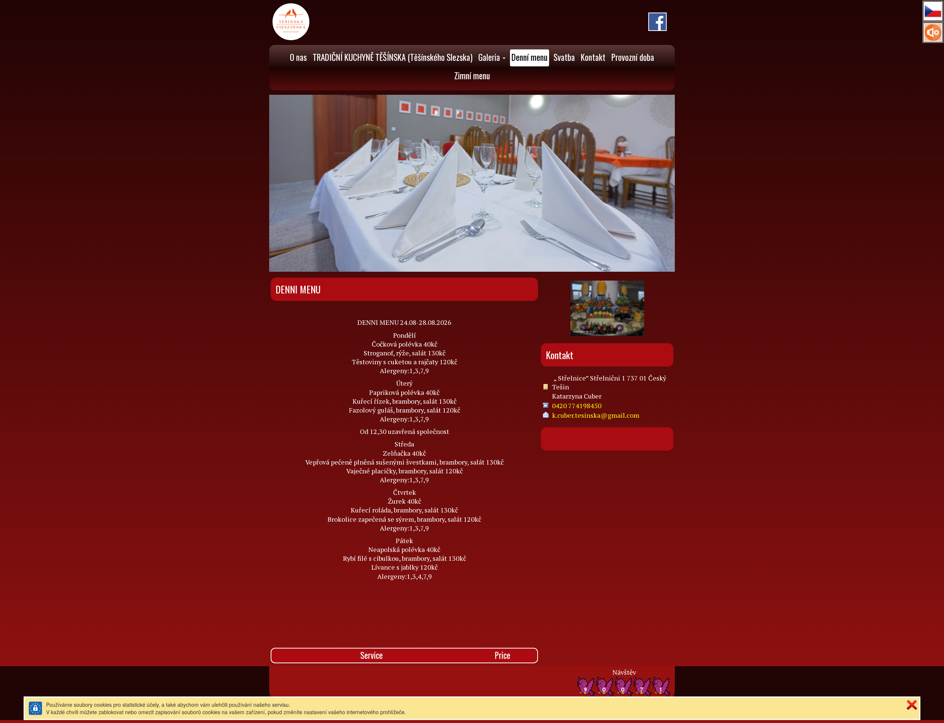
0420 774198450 (576, 405)
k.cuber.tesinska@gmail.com (595, 415)
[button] (933, 11)
